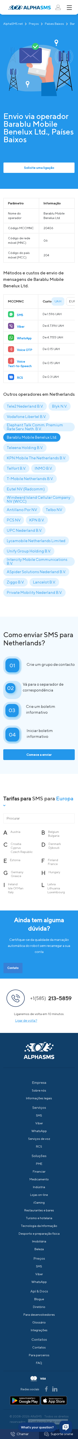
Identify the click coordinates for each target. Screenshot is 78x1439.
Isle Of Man (15, 888)
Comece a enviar (39, 754)
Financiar (39, 1171)
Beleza (39, 1249)
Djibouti (54, 847)
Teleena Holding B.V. (25, 447)
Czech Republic (22, 852)
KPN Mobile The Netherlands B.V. (36, 458)
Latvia (51, 884)
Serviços (39, 1108)
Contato (13, 968)
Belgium (53, 832)
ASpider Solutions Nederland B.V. (36, 571)
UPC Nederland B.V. (24, 530)
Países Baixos (54, 23)
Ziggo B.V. (15, 582)
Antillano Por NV (22, 509)
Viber (39, 1123)
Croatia (16, 844)
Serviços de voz (39, 1138)
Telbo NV (54, 509)
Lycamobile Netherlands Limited (36, 540)
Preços (34, 23)
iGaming (39, 1202)
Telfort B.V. (16, 468)
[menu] (69, 7)
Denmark (55, 844)
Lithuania (53, 888)
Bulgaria (53, 835)
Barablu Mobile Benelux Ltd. (32, 437)
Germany (17, 872)
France (53, 864)
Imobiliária (39, 1241)
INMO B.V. (43, 468)
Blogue (39, 1299)
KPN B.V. (36, 520)
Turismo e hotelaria (39, 1218)
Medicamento (39, 1179)
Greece (16, 876)
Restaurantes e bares (39, 1210)
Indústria (39, 1187)
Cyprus (16, 847)
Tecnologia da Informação (39, 1226)
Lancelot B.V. (44, 582)
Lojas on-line (39, 1195)
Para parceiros (39, 1355)
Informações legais (39, 1098)
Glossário (39, 1322)
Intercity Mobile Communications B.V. (37, 561)
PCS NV (14, 520)
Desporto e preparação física (39, 1233)
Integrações (39, 1330)
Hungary (54, 872)
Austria (15, 832)
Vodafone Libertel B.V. (26, 416)
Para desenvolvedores (39, 1314)
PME (39, 1163)
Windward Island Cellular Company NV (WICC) (38, 499)
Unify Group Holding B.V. (29, 551)
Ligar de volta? (26, 1020)
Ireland (13, 884)
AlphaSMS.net (13, 23)
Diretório (39, 1307)
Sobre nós (39, 1090)
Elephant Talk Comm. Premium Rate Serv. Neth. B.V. (35, 427)
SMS (39, 1115)
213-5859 (51, 998)
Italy (11, 892)
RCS (39, 1146)
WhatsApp (39, 1131)
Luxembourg (56, 892)
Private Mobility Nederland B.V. (34, 592)
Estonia (15, 860)
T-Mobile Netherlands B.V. (30, 478)
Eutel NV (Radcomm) (26, 489)
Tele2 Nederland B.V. (25, 406)
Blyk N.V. (59, 406)
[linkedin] (55, 1389)
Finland (53, 860)
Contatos (39, 1347)
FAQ (39, 1363)
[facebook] (47, 1389)
